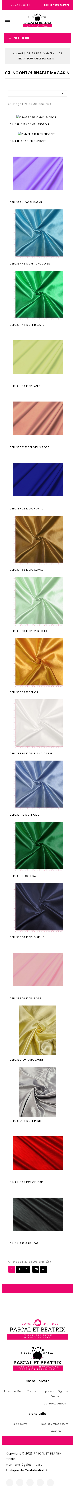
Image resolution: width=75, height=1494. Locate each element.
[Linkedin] (50, 1482)
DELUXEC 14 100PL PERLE (26, 1121)
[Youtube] (40, 1482)
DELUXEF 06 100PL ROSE (25, 998)
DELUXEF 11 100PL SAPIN (25, 876)
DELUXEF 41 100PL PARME (26, 202)
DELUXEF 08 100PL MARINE (27, 937)
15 (36, 1269)
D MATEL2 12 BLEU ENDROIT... (29, 141)
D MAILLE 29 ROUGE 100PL (27, 1182)
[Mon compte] (61, 20)
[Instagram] (19, 1482)
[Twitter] (30, 1482)
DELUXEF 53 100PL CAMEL (26, 570)
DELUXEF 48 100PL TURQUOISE (30, 263)
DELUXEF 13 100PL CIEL (24, 815)
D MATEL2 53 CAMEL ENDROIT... (31, 124)
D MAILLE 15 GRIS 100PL (25, 1243)
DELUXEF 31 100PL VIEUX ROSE (29, 447)
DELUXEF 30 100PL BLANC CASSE (31, 753)
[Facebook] (9, 1482)
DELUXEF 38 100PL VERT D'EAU (30, 631)
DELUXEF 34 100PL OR (24, 692)
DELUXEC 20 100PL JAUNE (27, 1060)
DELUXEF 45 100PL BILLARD (27, 325)
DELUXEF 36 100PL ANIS (25, 386)
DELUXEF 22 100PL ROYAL (26, 508)
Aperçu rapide (37, 174)
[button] (7, 20)
